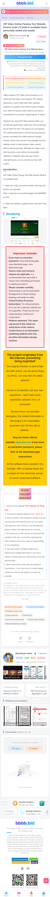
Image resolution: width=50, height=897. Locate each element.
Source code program (17, 18)
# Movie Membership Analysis (15, 624)
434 (34, 658)
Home (5, 18)
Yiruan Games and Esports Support (35, 78)
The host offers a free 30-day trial (15, 83)
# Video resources (11, 615)
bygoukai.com (24, 442)
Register (34, 748)
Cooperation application (21, 862)
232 (27, 658)
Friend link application (20, 859)
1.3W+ (20, 658)
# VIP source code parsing (14, 619)
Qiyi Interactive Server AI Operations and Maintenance (15, 78)
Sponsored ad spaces (35, 82)
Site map (34, 862)
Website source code (14, 611)
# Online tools (27, 615)
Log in (17, 748)
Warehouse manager (17, 35)
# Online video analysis (36, 619)
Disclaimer (33, 859)
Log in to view (26, 57)
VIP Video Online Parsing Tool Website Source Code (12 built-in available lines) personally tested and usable (25, 27)
